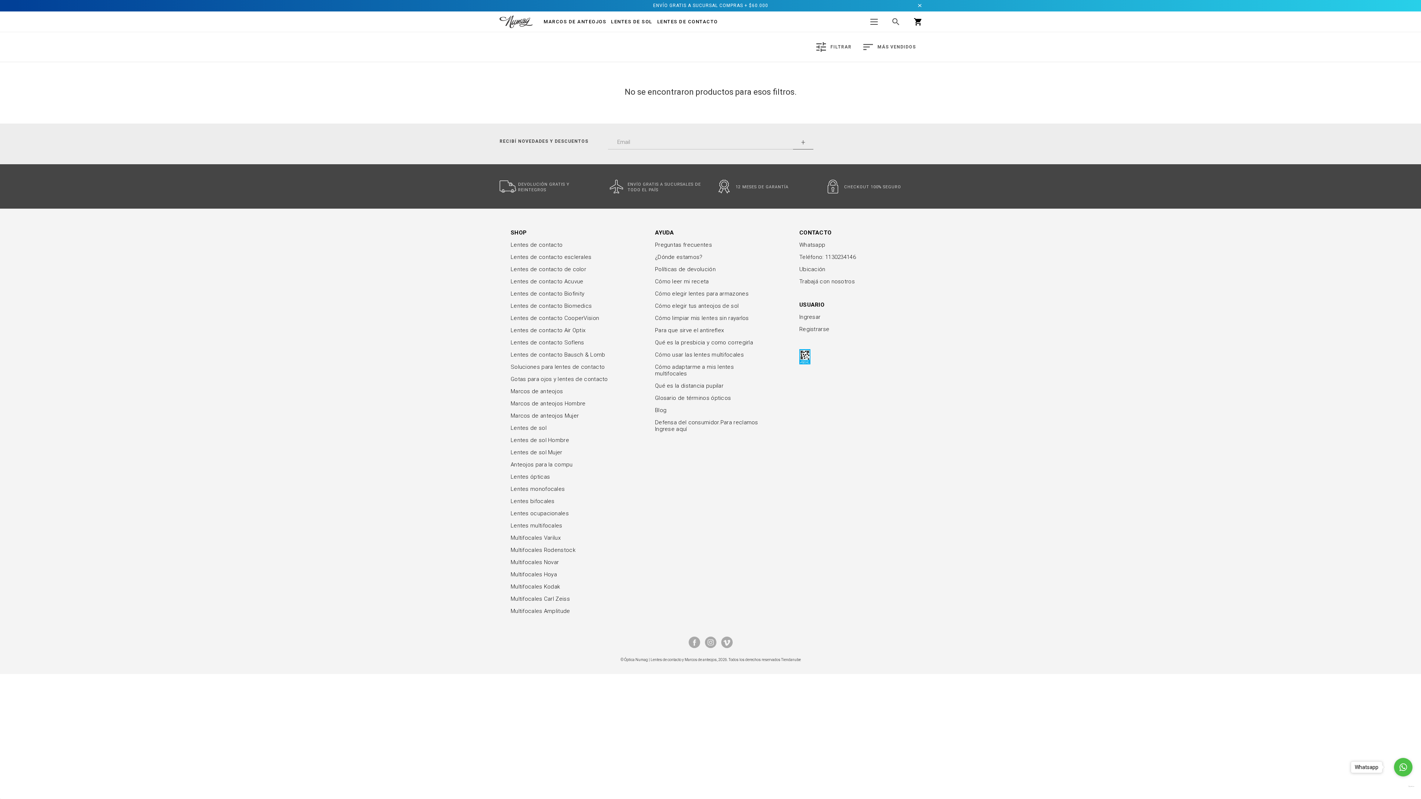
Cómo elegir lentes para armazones (702, 293)
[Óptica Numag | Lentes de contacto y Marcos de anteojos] (516, 21)
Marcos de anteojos (537, 391)
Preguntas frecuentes (683, 245)
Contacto (815, 232)
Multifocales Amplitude (540, 611)
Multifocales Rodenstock (543, 550)
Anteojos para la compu (542, 464)
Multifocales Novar (535, 562)
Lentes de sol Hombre (540, 440)
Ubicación (812, 269)
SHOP (519, 232)
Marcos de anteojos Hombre (548, 403)
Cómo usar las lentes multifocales (699, 354)
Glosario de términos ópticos (693, 398)
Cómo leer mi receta (682, 281)
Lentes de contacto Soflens (547, 342)
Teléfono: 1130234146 (827, 257)
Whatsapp (812, 245)
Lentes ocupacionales (540, 513)
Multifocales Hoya (534, 574)
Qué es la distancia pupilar (689, 385)
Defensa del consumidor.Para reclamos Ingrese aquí (706, 425)
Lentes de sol (529, 428)
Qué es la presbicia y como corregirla (704, 342)
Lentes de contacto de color (548, 269)
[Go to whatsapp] (1403, 767)
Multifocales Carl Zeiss (540, 599)
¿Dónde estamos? (679, 257)
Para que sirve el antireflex (689, 330)
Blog (660, 410)
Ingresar (809, 317)
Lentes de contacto (687, 21)
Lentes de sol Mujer (536, 452)
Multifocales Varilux (536, 538)
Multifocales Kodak (535, 586)
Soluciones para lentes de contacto (558, 367)
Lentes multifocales (536, 525)
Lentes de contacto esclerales (551, 257)
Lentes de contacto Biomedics (551, 306)
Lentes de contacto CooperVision (555, 318)
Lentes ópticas (530, 476)
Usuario (811, 304)
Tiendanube (791, 660)
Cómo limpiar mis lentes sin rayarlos (702, 318)
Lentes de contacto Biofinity (547, 293)
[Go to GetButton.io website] (1403, 786)
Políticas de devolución (685, 269)
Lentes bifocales (533, 501)
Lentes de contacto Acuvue (547, 281)
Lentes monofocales (538, 489)
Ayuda (664, 232)
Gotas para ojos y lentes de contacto (559, 379)
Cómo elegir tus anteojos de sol (697, 306)
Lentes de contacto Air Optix (548, 330)
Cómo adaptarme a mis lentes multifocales (694, 370)
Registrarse (814, 329)
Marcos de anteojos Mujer (545, 415)
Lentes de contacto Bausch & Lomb (558, 354)
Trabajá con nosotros (827, 281)
